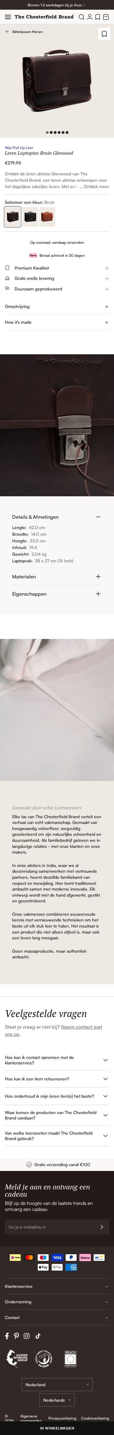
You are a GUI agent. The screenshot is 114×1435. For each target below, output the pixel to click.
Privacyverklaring (62, 1418)
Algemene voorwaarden (31, 1418)
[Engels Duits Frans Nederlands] (57, 1400)
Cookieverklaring (95, 1418)
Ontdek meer (96, 186)
